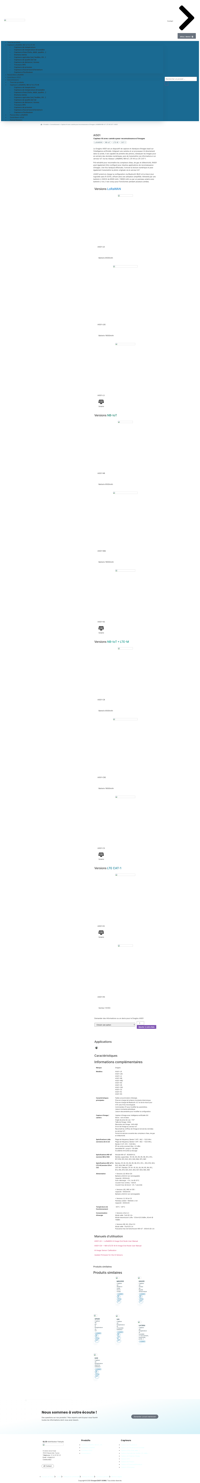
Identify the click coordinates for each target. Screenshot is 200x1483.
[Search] (166, 83)
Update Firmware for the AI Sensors (108, 1255)
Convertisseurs (16, 120)
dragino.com (56, 1459)
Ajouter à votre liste (146, 1027)
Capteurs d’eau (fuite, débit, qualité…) (30, 52)
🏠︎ (41, 124)
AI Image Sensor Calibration (105, 1250)
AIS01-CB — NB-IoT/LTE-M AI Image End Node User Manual (118, 1246)
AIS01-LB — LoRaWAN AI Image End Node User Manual (116, 1241)
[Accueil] (14, 21)
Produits (46, 124)
